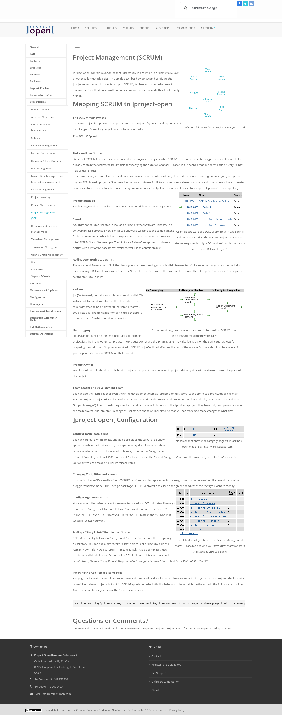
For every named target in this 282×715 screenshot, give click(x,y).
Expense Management (44, 145)
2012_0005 (192, 225)
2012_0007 (192, 213)
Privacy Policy (177, 710)
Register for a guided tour (166, 664)
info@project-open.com (56, 694)
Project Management (43, 205)
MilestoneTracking (208, 100)
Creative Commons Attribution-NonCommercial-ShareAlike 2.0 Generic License (121, 710)
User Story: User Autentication (218, 219)
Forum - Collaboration (43, 153)
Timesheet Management (45, 239)
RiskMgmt (222, 108)
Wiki (33, 262)
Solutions (91, 28)
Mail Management (41, 168)
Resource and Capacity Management (44, 228)
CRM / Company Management (40, 127)
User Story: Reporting (214, 225)
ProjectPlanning (194, 77)
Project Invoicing (40, 197)
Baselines (194, 107)
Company (207, 28)
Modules (128, 28)
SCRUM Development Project (214, 201)
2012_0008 (192, 207)
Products (111, 28)
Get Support (158, 673)
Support (145, 28)
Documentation (185, 28)
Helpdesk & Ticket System (46, 161)
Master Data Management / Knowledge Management (47, 179)
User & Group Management (47, 254)
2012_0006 (192, 219)
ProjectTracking (221, 77)
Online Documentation (165, 681)
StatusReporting (221, 92)
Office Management (42, 189)
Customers (162, 28)
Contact (156, 656)
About (155, 690)
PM (208, 85)
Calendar (36, 138)
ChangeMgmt (208, 115)
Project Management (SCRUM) (43, 215)
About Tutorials (40, 109)
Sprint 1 (206, 213)
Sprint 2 (207, 207)
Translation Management (45, 247)
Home (75, 28)
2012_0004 (188, 201)
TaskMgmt (208, 70)
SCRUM (194, 92)
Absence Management (44, 117)
